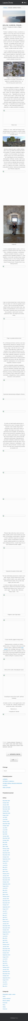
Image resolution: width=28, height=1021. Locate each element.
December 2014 (6, 971)
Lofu (14, 759)
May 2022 (5, 832)
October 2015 (6, 953)
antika (7, 743)
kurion (8, 745)
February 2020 (6, 848)
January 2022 (6, 836)
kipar (14, 743)
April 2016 (5, 940)
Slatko (4, 1007)
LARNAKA (5, 779)
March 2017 (5, 919)
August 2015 (5, 957)
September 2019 (6, 859)
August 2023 (5, 815)
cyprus (10, 743)
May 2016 (5, 938)
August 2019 (5, 861)
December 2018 (6, 877)
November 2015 (6, 950)
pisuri (21, 745)
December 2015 (6, 948)
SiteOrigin (13, 1018)
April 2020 (5, 844)
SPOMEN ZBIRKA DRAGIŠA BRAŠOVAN (12, 783)
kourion (4, 745)
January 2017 (6, 923)
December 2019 (6, 852)
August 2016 (5, 934)
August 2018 (5, 886)
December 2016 (6, 925)
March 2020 (5, 846)
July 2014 (5, 982)
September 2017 (6, 907)
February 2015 (6, 967)
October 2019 (6, 857)
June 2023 (5, 819)
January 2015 (6, 969)
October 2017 (6, 905)
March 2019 (5, 871)
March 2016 (5, 942)
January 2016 (6, 946)
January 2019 (6, 875)
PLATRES (5, 785)
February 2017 (6, 921)
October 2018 (6, 882)
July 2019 (5, 863)
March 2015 (5, 965)
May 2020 (5, 842)
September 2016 (6, 932)
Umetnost (5, 1009)
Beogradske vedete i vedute (9, 994)
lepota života (13, 745)
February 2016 (6, 944)
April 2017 (5, 917)
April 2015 (5, 963)
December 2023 (6, 807)
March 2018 (5, 894)
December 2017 (6, 900)
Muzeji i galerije (6, 1000)
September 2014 (6, 978)
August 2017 (5, 909)
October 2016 (6, 930)
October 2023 (6, 811)
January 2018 (6, 898)
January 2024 (6, 805)
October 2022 (6, 825)
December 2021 (6, 838)
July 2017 (5, 911)
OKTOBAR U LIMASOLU (8, 781)
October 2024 (6, 802)
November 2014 (6, 973)
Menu (25, 2)
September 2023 (6, 813)
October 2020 (6, 840)
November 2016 (6, 928)
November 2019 (6, 855)
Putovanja (18, 742)
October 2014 (6, 975)
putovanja (5, 746)
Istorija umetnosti (11, 742)
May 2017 (5, 915)
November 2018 (6, 880)
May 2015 (5, 961)
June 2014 (5, 984)
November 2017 (6, 903)
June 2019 (5, 865)
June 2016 (5, 936)
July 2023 (5, 817)
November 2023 (6, 809)
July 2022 (5, 827)
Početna (5, 7)
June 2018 (5, 888)
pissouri (18, 745)
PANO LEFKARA (6, 787)
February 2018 (6, 896)
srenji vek (10, 746)
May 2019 (5, 867)
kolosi (17, 743)
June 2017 (5, 913)
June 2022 (5, 830)
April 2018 (5, 892)
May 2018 (5, 890)
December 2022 (6, 823)
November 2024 (6, 800)
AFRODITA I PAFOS (14, 754)
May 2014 (5, 986)
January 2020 (6, 850)
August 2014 (5, 980)
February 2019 (6, 873)
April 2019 (5, 869)
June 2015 (5, 959)
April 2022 (5, 834)
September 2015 (6, 955)
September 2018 (6, 884)
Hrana (4, 996)
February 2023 (6, 821)
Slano (4, 1004)
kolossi (20, 743)
